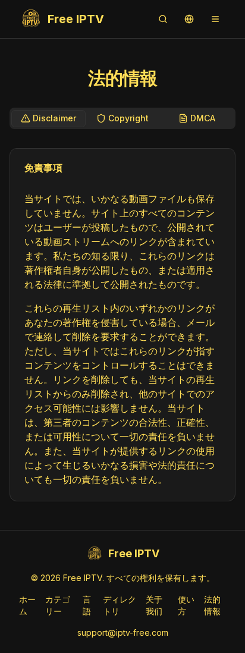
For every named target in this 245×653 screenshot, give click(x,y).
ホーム (27, 605)
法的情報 (212, 605)
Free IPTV (76, 19)
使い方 (186, 605)
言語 (87, 605)
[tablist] (122, 118)
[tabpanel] (122, 324)
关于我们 (154, 605)
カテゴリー (57, 605)
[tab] (48, 118)
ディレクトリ (119, 605)
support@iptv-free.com (122, 632)
